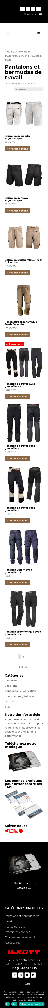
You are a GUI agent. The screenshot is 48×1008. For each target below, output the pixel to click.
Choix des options (17, 148)
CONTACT (24, 984)
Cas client (11, 685)
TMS (7, 706)
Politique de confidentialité (31, 1004)
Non (14, 1004)
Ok (7, 1004)
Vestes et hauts (15, 926)
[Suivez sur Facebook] (22, 9)
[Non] (44, 998)
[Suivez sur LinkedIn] (38, 9)
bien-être (11, 680)
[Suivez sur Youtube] (33, 9)
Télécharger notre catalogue (24, 885)
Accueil (9, 51)
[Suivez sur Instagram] (28, 9)
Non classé (11, 701)
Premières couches (17, 932)
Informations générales (19, 696)
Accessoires (12, 942)
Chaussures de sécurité (20, 937)
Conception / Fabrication (20, 691)
